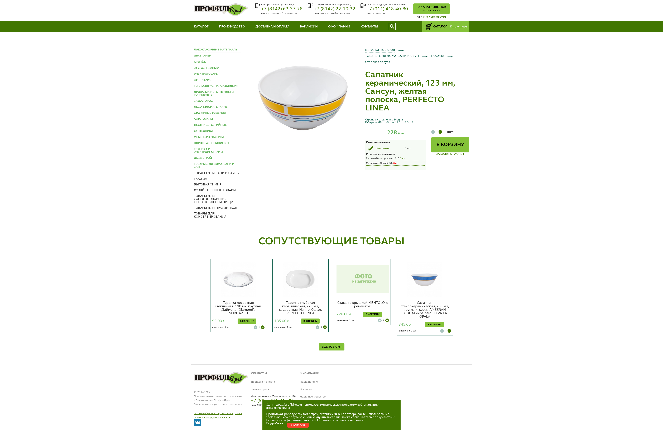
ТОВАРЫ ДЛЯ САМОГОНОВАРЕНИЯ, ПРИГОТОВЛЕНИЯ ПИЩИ (213, 199)
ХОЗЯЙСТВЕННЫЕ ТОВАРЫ (215, 190)
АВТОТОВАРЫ (203, 119)
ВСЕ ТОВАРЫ (332, 346)
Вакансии (306, 389)
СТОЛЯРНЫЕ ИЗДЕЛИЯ (210, 113)
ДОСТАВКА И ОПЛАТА (272, 26)
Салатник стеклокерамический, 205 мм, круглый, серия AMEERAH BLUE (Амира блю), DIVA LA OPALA (425, 310)
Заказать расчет (261, 389)
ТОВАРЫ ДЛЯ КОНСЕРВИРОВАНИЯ (210, 215)
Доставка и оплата (263, 382)
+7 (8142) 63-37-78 (282, 9)
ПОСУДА (200, 178)
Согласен (298, 425)
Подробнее (274, 423)
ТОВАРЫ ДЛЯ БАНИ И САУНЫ (217, 173)
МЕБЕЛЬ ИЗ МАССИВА (209, 137)
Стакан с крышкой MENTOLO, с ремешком (362, 304)
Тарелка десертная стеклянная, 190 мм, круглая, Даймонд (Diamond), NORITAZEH (238, 308)
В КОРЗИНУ (450, 144)
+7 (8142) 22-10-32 (334, 9)
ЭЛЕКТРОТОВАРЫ (206, 74)
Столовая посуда (377, 62)
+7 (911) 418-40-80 (387, 9)
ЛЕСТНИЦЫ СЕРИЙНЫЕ (210, 125)
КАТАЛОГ (201, 26)
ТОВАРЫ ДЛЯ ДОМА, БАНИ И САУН (392, 56)
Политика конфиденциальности (212, 418)
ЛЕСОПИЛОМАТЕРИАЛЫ (211, 107)
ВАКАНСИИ (309, 26)
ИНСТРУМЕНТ (203, 55)
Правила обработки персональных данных (218, 413)
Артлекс (235, 404)
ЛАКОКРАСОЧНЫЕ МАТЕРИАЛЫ (216, 49)
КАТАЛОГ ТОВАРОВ (380, 50)
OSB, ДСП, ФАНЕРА (206, 68)
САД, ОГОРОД (203, 101)
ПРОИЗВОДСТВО (232, 26)
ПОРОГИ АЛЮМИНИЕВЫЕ (212, 143)
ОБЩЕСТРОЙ (203, 158)
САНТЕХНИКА (203, 131)
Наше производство (313, 396)
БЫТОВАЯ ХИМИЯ (208, 184)
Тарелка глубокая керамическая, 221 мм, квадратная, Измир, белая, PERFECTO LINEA (300, 308)
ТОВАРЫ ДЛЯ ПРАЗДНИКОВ (215, 207)
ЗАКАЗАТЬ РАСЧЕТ (450, 154)
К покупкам (458, 26)
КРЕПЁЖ (200, 61)
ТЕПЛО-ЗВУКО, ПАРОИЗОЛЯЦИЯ (216, 86)
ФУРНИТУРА (202, 80)
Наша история (309, 382)
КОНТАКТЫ (369, 26)
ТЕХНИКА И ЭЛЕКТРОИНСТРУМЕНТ (210, 150)
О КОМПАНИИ (339, 26)
